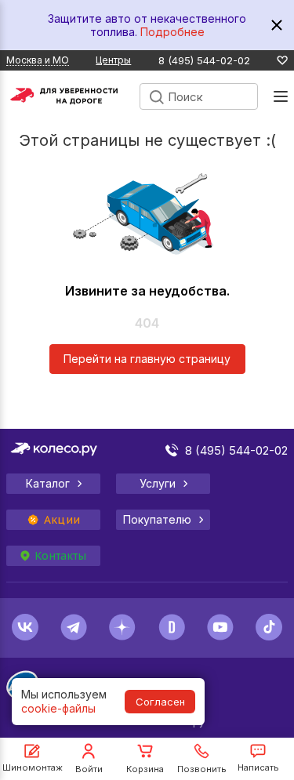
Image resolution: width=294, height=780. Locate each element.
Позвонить (202, 769)
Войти (89, 769)
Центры (113, 60)
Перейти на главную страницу (147, 358)
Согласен (160, 701)
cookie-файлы (58, 708)
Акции (62, 520)
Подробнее (172, 31)
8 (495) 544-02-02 (204, 61)
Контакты (60, 556)
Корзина (145, 769)
